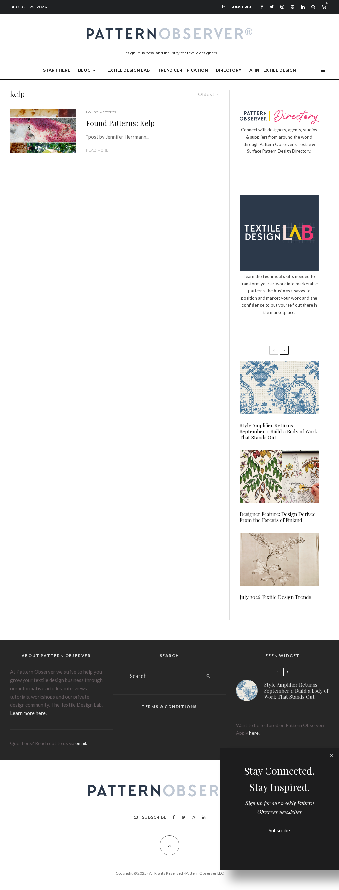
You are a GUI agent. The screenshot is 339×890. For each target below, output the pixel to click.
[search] (209, 676)
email (80, 743)
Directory (228, 70)
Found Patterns (101, 111)
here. (254, 733)
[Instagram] (282, 6)
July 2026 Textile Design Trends (275, 597)
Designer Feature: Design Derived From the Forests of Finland (278, 517)
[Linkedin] (303, 6)
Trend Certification (183, 70)
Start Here (56, 70)
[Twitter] (271, 6)
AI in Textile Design (272, 70)
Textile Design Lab (127, 70)
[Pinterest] (292, 6)
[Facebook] (261, 6)
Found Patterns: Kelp (120, 123)
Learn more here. (28, 713)
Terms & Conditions (169, 706)
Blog (84, 70)
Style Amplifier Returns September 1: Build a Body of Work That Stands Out (278, 431)
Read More (97, 150)
